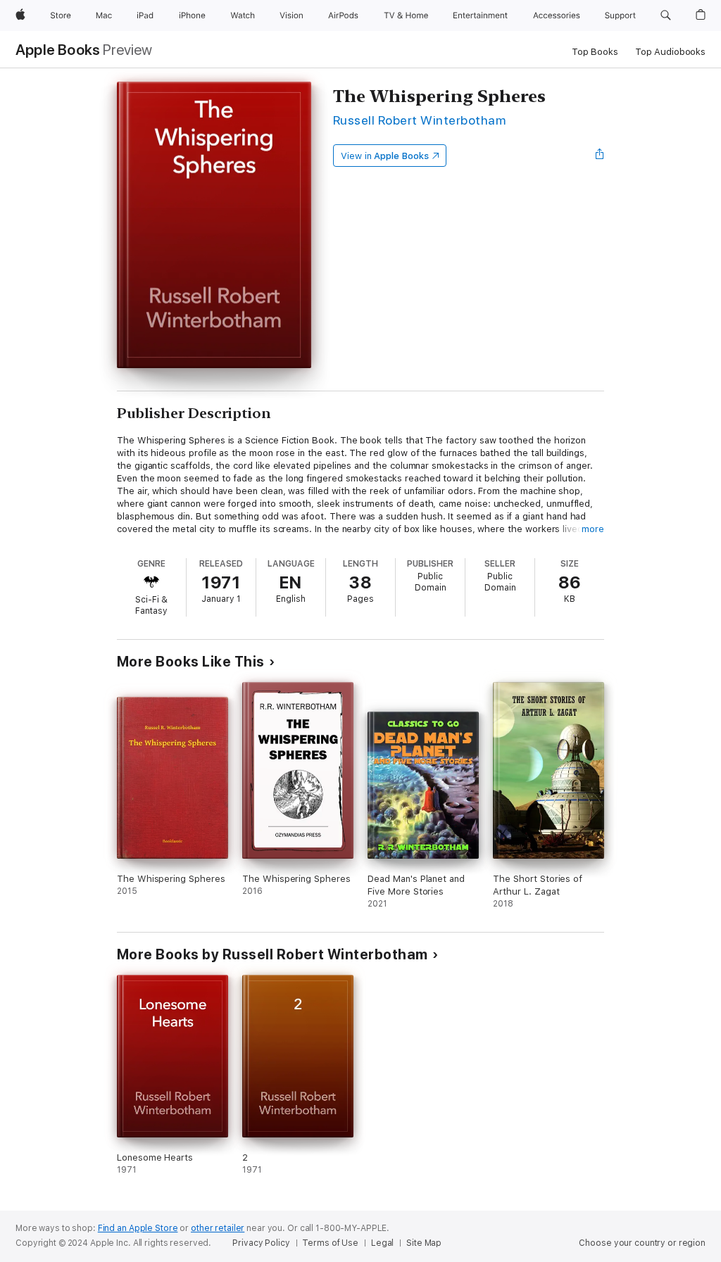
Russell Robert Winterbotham (419, 120)
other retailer (217, 1228)
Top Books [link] (595, 51)
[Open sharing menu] (599, 155)
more (593, 529)
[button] (666, 15)
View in (385, 156)
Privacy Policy (260, 1243)
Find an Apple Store (138, 1228)
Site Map (423, 1243)
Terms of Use (330, 1243)
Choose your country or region (642, 1243)
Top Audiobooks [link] (670, 51)
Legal (382, 1243)
